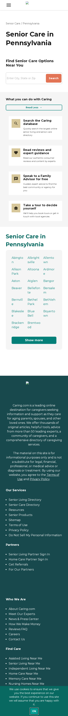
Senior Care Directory (24, 505)
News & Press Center (24, 619)
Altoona (33, 269)
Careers (14, 634)
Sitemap (15, 520)
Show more (34, 340)
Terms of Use (18, 525)
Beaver (17, 288)
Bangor (48, 281)
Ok (34, 711)
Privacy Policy (40, 479)
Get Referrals (18, 564)
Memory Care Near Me (25, 678)
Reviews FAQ (18, 629)
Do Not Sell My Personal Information (35, 535)
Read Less (32, 107)
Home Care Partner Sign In (28, 559)
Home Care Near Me (23, 673)
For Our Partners (21, 569)
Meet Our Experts (22, 614)
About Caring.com (22, 609)
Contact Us (17, 639)
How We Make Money (24, 624)
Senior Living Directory (25, 499)
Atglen (33, 281)
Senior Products (20, 515)
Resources (16, 510)
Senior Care (13, 23)
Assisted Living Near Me (25, 658)
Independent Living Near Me (29, 668)
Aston (16, 281)
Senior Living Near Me (24, 663)
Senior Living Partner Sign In (29, 554)
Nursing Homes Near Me (26, 683)
